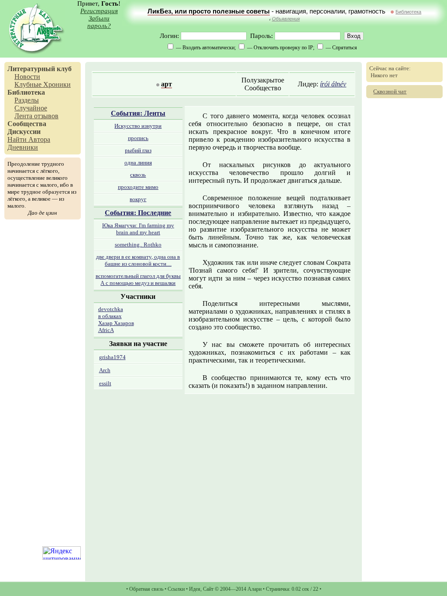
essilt (105, 383)
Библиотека (408, 11)
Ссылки (176, 589)
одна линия (138, 162)
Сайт (208, 589)
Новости (27, 76)
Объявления (286, 18)
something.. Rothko (138, 244)
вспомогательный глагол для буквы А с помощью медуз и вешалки (138, 279)
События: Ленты (138, 113)
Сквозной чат (389, 91)
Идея (194, 589)
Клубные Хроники (42, 84)
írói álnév (333, 84)
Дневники (22, 147)
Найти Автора (28, 139)
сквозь (138, 174)
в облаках (110, 316)
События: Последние (138, 212)
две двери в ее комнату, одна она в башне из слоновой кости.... (138, 260)
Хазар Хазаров (116, 323)
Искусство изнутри (138, 126)
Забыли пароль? (99, 22)
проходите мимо (138, 187)
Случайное (30, 108)
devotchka (110, 309)
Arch (104, 370)
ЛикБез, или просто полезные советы (209, 11)
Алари (254, 589)
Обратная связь (146, 589)
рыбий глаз (138, 150)
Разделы (26, 100)
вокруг (138, 199)
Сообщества (26, 123)
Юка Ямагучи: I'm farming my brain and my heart (138, 229)
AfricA (106, 330)
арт (166, 84)
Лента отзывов (36, 116)
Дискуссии (24, 131)
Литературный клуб (39, 68)
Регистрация (99, 10)
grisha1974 (112, 357)
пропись (138, 138)
